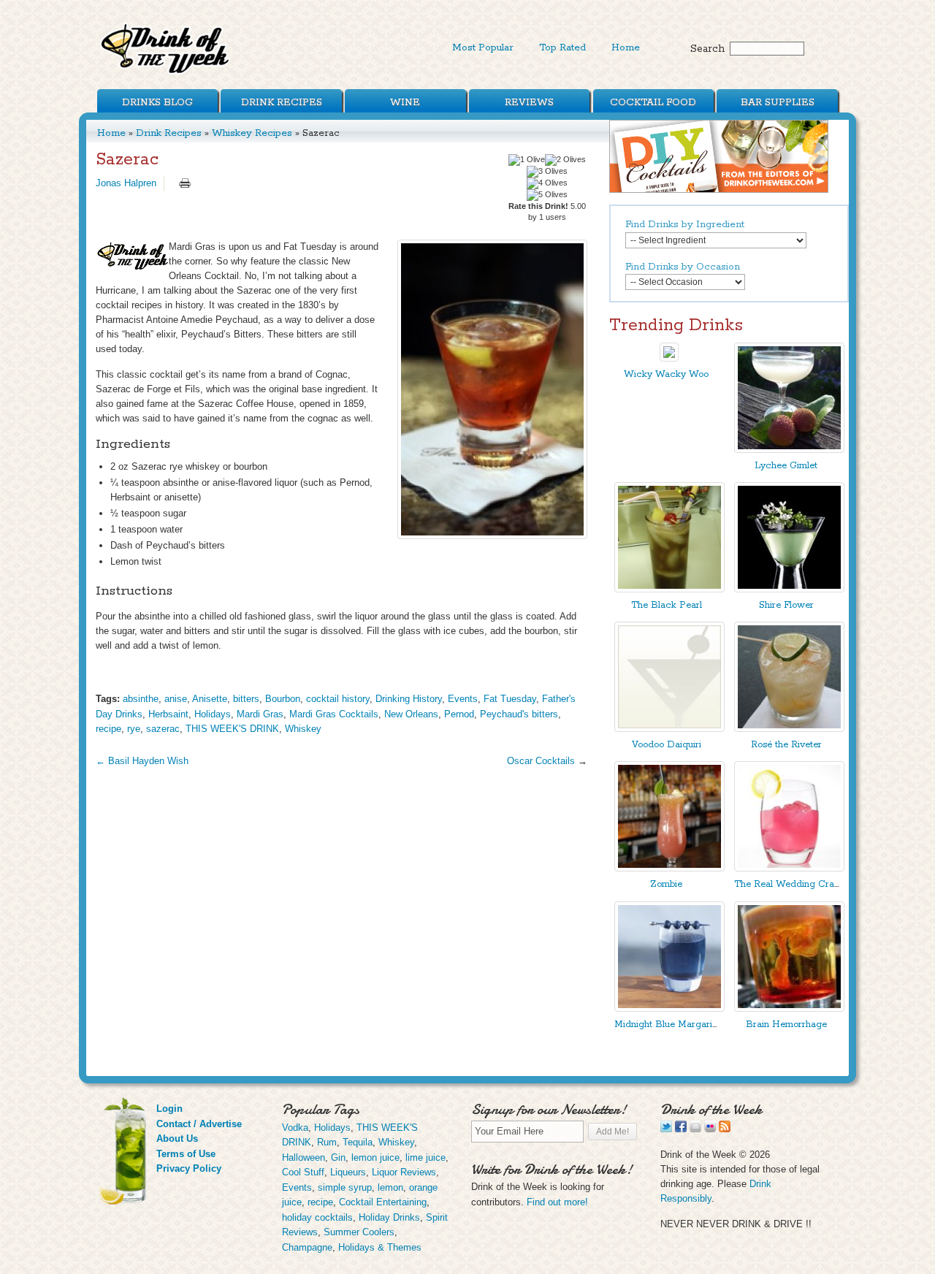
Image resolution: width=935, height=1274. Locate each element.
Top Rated (562, 47)
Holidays (212, 714)
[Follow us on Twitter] (666, 1129)
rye (133, 728)
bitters (246, 698)
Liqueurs (348, 1172)
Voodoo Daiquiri (666, 745)
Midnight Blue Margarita (667, 1024)
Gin (338, 1157)
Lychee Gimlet (786, 465)
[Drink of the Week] (166, 73)
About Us (177, 1138)
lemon (390, 1187)
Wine (405, 102)
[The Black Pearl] (669, 589)
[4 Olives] (547, 183)
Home (625, 47)
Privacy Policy (188, 1168)
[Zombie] (669, 868)
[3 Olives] (547, 172)
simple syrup (345, 1187)
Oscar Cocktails (542, 760)
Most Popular (483, 47)
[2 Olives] (565, 160)
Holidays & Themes (379, 1247)
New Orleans (411, 714)
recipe (108, 728)
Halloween (303, 1157)
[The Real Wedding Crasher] (789, 868)
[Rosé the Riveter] (789, 728)
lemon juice (375, 1157)
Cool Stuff (303, 1172)
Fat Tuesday (510, 698)
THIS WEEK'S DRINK (232, 728)
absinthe (141, 698)
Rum (327, 1142)
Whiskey (303, 728)
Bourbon (282, 698)
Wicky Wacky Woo (666, 374)
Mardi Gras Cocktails (333, 714)
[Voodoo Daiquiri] (669, 728)
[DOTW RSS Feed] (724, 1129)
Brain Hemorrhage (786, 1024)
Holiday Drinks (389, 1217)
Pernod (459, 714)
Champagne (307, 1247)
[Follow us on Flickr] (710, 1129)
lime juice (425, 1157)
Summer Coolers (359, 1232)
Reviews (529, 102)
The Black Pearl (666, 605)
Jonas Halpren (126, 183)
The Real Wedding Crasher (793, 884)
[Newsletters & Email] (695, 1129)
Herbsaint (168, 714)
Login (169, 1108)
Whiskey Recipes (252, 133)
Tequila (358, 1142)
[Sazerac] (492, 389)
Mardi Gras (260, 714)
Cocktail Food (653, 102)
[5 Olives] (547, 195)
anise (175, 698)
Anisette (209, 698)
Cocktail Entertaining (383, 1202)
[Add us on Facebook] (681, 1129)
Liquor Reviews (404, 1172)
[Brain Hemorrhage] (789, 1008)
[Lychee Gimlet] (789, 449)
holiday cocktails (317, 1217)
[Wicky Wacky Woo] (669, 358)
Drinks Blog (157, 102)
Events (463, 698)
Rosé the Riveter (786, 745)
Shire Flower (786, 605)
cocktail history (338, 698)
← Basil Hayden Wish (142, 760)
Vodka (295, 1127)
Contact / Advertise (199, 1123)
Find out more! (557, 1202)
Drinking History (408, 698)
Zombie (666, 884)
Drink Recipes (281, 102)
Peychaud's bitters (519, 714)
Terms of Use (185, 1153)
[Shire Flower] (789, 589)
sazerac (163, 728)
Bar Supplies (777, 102)
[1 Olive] (526, 160)
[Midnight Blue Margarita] (669, 1008)
